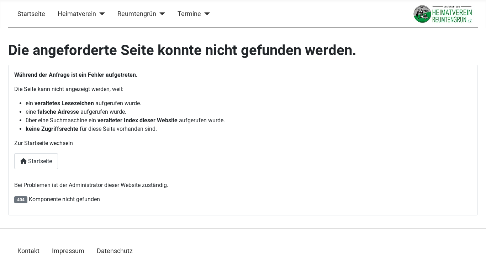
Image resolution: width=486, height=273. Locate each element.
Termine (189, 13)
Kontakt (28, 251)
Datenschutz (115, 251)
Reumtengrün (136, 13)
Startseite (31, 13)
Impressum (68, 251)
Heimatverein (77, 13)
